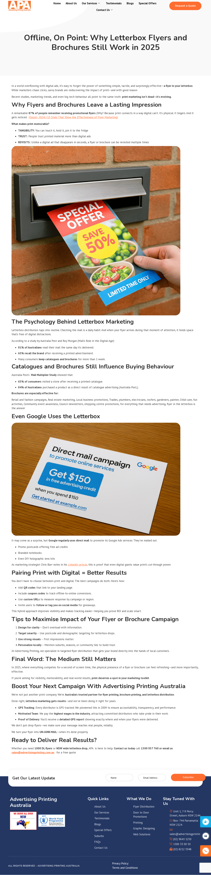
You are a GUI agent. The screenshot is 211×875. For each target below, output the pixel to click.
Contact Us (103, 10)
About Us (71, 3)
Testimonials (114, 3)
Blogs (130, 3)
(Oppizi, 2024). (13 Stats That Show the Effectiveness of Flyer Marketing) (73, 117)
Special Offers (147, 3)
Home (57, 3)
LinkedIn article (77, 564)
